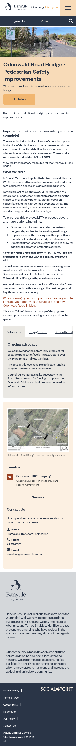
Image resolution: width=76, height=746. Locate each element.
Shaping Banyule (21, 732)
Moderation (9, 711)
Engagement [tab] (38, 332)
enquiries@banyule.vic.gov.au (25, 554)
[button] (68, 7)
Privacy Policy (11, 690)
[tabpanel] (38, 367)
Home (7, 113)
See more (38, 497)
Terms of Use (11, 697)
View (6, 162)
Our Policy (9, 718)
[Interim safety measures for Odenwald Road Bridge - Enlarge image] (38, 430)
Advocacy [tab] (14, 332)
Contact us (9, 725)
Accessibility (10, 704)
